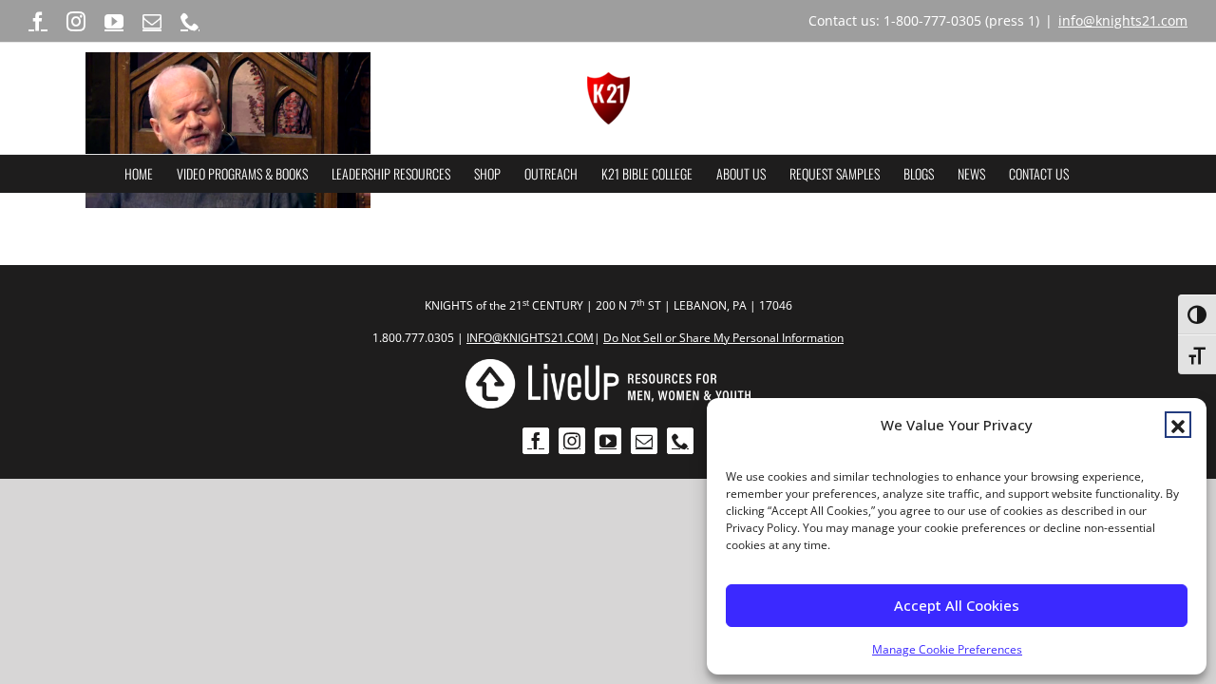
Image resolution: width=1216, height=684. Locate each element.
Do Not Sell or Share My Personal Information (723, 338)
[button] (1178, 424)
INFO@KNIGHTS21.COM (530, 338)
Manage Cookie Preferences (947, 649)
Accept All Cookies (956, 605)
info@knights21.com (1123, 20)
